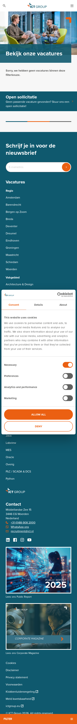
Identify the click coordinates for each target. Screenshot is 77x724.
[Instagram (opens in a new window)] (22, 540)
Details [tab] (38, 305)
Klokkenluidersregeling (20, 692)
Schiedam (12, 262)
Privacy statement (17, 677)
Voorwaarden (14, 684)
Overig (10, 464)
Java (8, 436)
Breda (9, 219)
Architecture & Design (19, 284)
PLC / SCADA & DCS (18, 471)
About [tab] (63, 305)
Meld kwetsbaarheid (18, 699)
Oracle (10, 457)
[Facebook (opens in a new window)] (15, 540)
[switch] (68, 376)
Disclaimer (12, 670)
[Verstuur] (66, 167)
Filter (8, 719)
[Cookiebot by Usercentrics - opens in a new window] (57, 294)
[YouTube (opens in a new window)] (29, 540)
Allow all (38, 415)
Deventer (11, 226)
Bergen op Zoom (16, 212)
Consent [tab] (14, 305)
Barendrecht (13, 205)
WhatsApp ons (20, 527)
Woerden (11, 269)
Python (10, 479)
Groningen (12, 248)
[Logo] (37, 6)
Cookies (11, 663)
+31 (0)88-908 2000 (23, 522)
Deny (38, 426)
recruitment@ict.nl (22, 531)
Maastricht (12, 255)
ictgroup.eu (13, 706)
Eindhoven (12, 240)
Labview (11, 443)
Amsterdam (13, 197)
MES (8, 450)
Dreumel (11, 233)
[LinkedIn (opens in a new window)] (8, 540)
